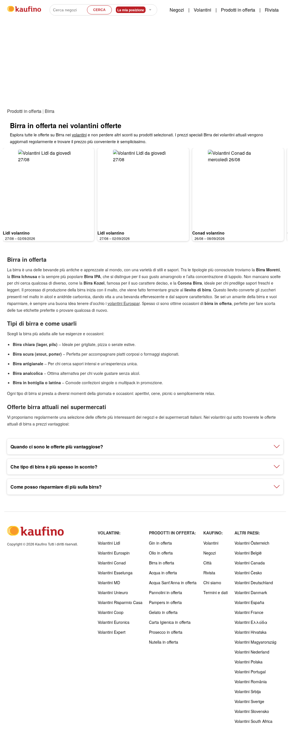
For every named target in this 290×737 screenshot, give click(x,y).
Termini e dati (215, 592)
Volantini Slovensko (251, 711)
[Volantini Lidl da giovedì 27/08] (48, 187)
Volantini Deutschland (253, 582)
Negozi (177, 10)
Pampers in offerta (165, 602)
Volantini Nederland (251, 652)
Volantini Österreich (251, 543)
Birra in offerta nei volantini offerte (65, 125)
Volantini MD (109, 582)
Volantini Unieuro (113, 592)
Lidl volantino (16, 233)
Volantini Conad (112, 563)
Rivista (272, 10)
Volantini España (249, 602)
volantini (79, 134)
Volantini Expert (111, 632)
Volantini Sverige (249, 701)
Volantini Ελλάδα (250, 622)
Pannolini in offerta (165, 592)
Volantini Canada (249, 563)
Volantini (202, 10)
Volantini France (248, 612)
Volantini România (250, 681)
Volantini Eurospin (114, 553)
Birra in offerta (161, 563)
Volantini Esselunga (115, 572)
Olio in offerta (161, 553)
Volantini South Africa (253, 721)
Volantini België (248, 553)
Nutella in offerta (163, 642)
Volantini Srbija (247, 691)
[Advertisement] (145, 64)
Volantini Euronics (113, 622)
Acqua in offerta (163, 572)
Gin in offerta (160, 543)
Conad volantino (208, 233)
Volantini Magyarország (255, 642)
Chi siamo (212, 582)
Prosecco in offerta (165, 632)
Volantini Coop (110, 612)
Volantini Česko (248, 572)
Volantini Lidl (109, 543)
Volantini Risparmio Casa (120, 602)
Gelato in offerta (163, 612)
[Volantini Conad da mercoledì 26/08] (238, 187)
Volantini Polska (248, 662)
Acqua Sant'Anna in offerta (173, 582)
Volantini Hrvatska (250, 632)
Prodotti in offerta (238, 10)
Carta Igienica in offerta (170, 622)
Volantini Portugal (250, 671)
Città (207, 563)
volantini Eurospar (124, 303)
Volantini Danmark (250, 592)
